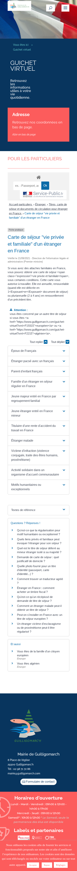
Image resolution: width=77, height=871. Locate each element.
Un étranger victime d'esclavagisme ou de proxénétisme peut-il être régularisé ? (39, 627)
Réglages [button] (60, 865)
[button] (38, 351)
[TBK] (50, 839)
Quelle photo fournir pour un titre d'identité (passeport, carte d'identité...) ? (36, 570)
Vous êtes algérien (28, 663)
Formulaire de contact (40, 781)
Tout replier (37, 341)
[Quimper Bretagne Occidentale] (37, 839)
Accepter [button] (33, 865)
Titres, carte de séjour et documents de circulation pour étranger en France (38, 209)
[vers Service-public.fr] (43, 194)
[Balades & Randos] (23, 839)
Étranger (40, 204)
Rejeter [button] (47, 865)
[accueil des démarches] (38, 177)
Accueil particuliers (21, 204)
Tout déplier (58, 341)
